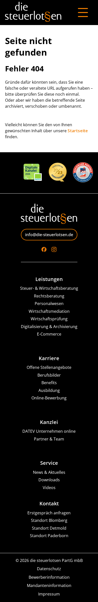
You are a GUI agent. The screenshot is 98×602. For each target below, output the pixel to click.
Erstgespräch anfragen (49, 513)
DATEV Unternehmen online (49, 431)
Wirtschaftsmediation (49, 311)
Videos (49, 487)
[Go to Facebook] (43, 249)
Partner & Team (49, 439)
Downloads (49, 480)
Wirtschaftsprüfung (49, 319)
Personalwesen (49, 303)
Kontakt (49, 504)
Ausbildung (49, 390)
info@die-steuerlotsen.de (49, 234)
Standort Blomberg (49, 520)
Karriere (49, 358)
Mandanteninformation (49, 585)
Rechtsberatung (49, 296)
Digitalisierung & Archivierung (49, 326)
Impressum (49, 594)
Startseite (78, 130)
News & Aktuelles (49, 472)
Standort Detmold (49, 528)
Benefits (49, 382)
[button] (9, 593)
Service (49, 463)
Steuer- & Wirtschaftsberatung (49, 288)
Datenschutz (49, 568)
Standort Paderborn (49, 535)
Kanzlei (49, 422)
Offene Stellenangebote (49, 367)
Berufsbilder (49, 375)
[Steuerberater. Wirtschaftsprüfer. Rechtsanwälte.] (33, 12)
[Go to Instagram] (54, 249)
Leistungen (49, 279)
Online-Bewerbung (49, 398)
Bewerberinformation (49, 577)
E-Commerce (49, 334)
